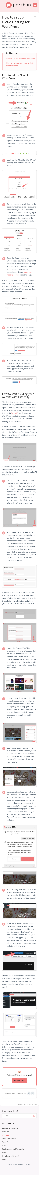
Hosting (5, 1135)
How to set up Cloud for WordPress (20, 59)
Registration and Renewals (13, 1149)
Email (4, 1152)
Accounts (5, 1132)
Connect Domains (9, 1139)
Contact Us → (19, 1080)
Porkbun (11, 1164)
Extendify (15, 413)
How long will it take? (10, 1156)
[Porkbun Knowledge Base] (19, 5)
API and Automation (10, 1128)
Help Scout (28, 1164)
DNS (4, 1145)
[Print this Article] (35, 17)
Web (4, 1159)
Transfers (6, 1142)
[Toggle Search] (34, 1115)
